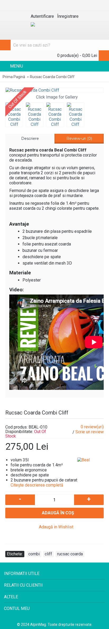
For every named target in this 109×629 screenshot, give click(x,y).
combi (34, 553)
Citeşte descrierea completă (37, 485)
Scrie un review (89, 431)
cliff (48, 553)
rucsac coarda (70, 553)
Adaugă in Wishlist (56, 526)
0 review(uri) (92, 426)
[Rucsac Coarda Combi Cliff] (54, 90)
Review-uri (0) (79, 138)
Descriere (30, 138)
